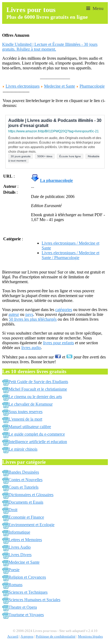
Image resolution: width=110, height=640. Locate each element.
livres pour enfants (58, 342)
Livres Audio (20, 547)
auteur (14, 314)
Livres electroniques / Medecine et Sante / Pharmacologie (70, 255)
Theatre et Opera (23, 607)
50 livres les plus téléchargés (33, 319)
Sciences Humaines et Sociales (34, 599)
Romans (15, 584)
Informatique (19, 532)
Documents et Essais (26, 502)
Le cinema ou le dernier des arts (35, 396)
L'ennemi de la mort (25, 419)
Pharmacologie (92, 86)
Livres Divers (20, 554)
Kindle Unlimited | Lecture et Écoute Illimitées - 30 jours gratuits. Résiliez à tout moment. (49, 46)
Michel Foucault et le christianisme (38, 389)
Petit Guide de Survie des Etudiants (38, 381)
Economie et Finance (26, 517)
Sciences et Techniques (28, 592)
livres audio (31, 347)
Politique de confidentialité (56, 636)
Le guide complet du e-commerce (37, 434)
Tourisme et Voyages (26, 614)
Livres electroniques (23, 86)
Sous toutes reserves (25, 411)
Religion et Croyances (27, 577)
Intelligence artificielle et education (38, 441)
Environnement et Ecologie (31, 524)
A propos (27, 636)
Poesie (14, 569)
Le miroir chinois (23, 449)
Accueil (12, 636)
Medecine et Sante (59, 86)
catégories (63, 309)
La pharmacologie (56, 180)
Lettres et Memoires (25, 539)
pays (29, 314)
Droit (13, 509)
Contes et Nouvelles (25, 479)
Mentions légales (90, 636)
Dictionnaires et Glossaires (31, 494)
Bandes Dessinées (24, 472)
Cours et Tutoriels (23, 487)
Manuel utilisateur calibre (30, 426)
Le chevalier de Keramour (31, 404)
